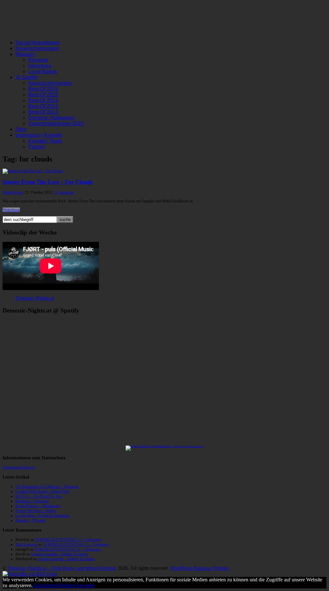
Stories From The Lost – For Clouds (48, 182)
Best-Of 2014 (43, 100)
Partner (36, 146)
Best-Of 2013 (43, 106)
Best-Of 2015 (43, 94)
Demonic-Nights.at (34, 298)
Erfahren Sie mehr (76, 585)
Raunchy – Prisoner (30, 520)
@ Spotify (26, 77)
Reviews (38, 60)
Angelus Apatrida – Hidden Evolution (59, 554)
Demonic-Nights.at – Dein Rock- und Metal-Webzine (62, 568)
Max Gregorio (26, 544)
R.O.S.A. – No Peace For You (38, 496)
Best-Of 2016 (43, 89)
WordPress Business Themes (199, 568)
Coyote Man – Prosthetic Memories (42, 515)
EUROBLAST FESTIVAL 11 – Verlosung (68, 539)
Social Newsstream (37, 42)
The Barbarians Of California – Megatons (47, 486)
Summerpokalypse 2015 (56, 123)
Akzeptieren (45, 585)
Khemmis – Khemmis (32, 501)
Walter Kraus (12, 192)
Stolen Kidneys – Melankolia (37, 506)
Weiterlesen (11, 209)
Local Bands (42, 71)
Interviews (39, 65)
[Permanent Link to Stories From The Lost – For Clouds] (33, 171)
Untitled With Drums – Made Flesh (42, 491)
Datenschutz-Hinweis (19, 467)
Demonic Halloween (51, 117)
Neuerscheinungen (37, 48)
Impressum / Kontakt (38, 135)
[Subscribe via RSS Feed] (30, 574)
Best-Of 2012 (43, 112)
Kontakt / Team (45, 141)
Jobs (20, 129)
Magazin (25, 54)
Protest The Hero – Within (35, 510)
